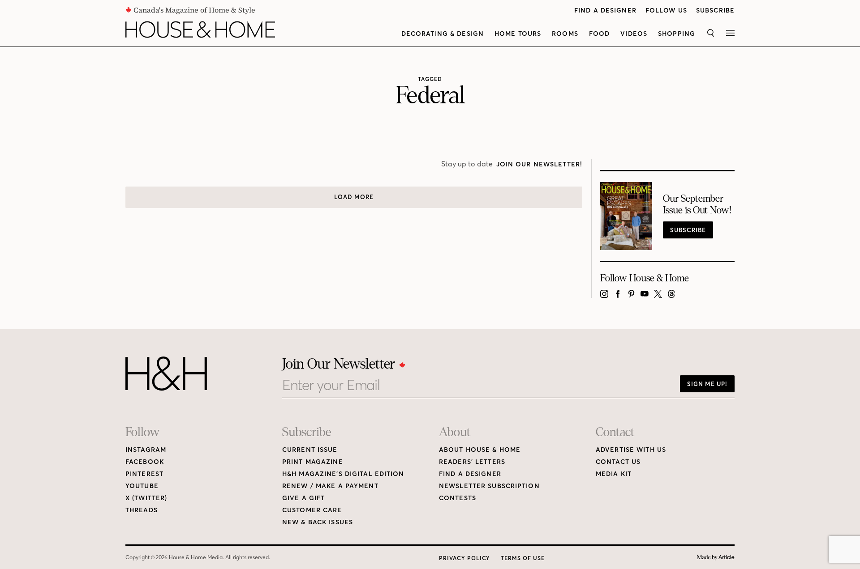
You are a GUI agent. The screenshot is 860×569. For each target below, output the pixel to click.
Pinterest (144, 474)
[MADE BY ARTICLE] (716, 558)
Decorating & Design (442, 34)
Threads (141, 510)
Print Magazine (312, 462)
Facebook (144, 462)
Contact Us (618, 462)
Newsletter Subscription (489, 486)
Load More (354, 196)
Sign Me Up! (707, 383)
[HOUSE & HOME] (200, 29)
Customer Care (312, 510)
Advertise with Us (631, 450)
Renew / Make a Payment (330, 486)
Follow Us (666, 10)
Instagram (145, 450)
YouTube (142, 486)
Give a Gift (303, 498)
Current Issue (310, 450)
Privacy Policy (464, 558)
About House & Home (479, 450)
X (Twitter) (146, 498)
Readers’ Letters (472, 462)
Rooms (565, 34)
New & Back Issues (317, 522)
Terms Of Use (523, 558)
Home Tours (517, 34)
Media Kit (614, 474)
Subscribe (715, 10)
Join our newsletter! (539, 164)
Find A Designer (605, 10)
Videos (633, 34)
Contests (457, 498)
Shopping (676, 34)
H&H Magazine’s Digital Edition (343, 474)
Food (599, 34)
